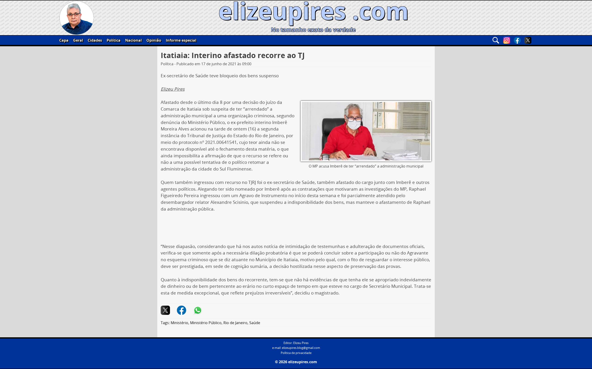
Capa (63, 40)
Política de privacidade (296, 353)
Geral (78, 40)
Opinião (153, 40)
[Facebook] (517, 40)
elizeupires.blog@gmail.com (301, 348)
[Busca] (495, 40)
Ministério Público (206, 322)
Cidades (95, 40)
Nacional (133, 40)
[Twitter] (527, 40)
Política (113, 40)
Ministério (179, 322)
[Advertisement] (296, 229)
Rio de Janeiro (235, 322)
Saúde (254, 322)
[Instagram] (506, 40)
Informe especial (181, 40)
